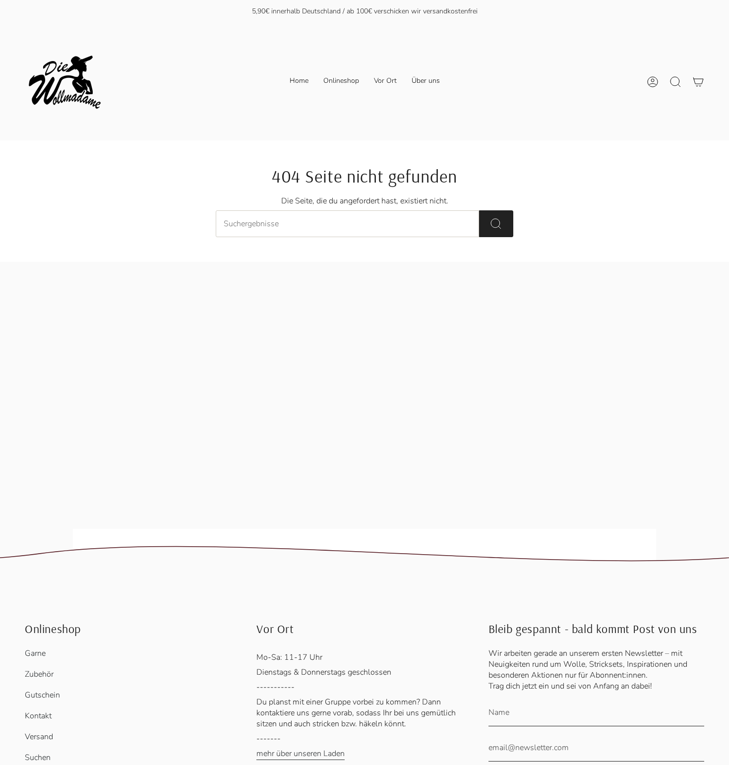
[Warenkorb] (698, 81)
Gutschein (42, 695)
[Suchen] (496, 223)
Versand (39, 736)
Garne (35, 653)
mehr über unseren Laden (300, 753)
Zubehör (39, 674)
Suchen (38, 757)
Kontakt (38, 715)
